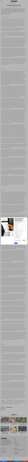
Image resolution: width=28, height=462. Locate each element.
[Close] (26, 218)
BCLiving (17, 234)
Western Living (17, 236)
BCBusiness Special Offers (19, 233)
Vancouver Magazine (18, 235)
